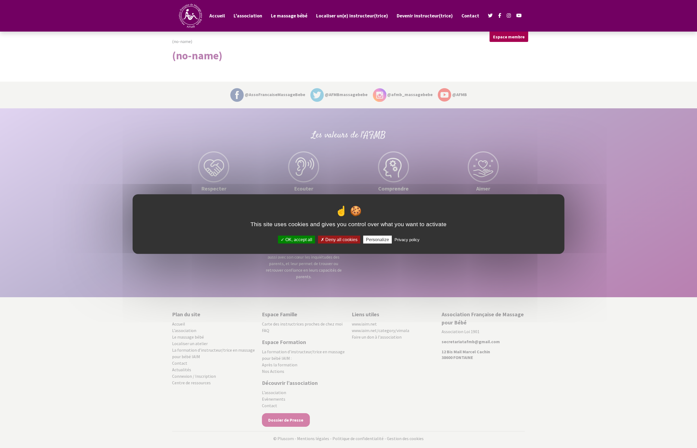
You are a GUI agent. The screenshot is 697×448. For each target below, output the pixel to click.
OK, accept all (298, 239)
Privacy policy (407, 239)
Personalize (377, 239)
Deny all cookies (340, 239)
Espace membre (509, 36)
